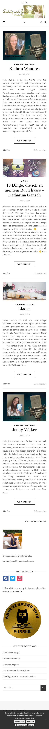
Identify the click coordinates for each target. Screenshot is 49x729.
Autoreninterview (24, 64)
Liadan (24, 308)
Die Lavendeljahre (11, 664)
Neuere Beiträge (34, 521)
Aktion (24, 181)
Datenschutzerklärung (24, 725)
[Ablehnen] (45, 719)
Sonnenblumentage (11, 658)
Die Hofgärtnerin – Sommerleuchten (19, 676)
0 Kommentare (40, 150)
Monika (6, 150)
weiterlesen (24, 141)
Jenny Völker (24, 429)
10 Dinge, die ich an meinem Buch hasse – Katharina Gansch (24, 190)
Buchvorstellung (24, 304)
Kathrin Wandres (24, 68)
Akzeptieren (19, 722)
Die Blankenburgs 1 (11, 652)
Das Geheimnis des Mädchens (16, 670)
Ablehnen (30, 722)
